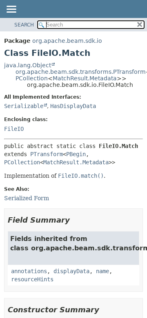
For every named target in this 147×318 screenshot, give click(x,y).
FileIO (14, 129)
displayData (71, 271)
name (102, 271)
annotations (29, 271)
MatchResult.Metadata (85, 78)
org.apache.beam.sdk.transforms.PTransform (81, 71)
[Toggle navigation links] (11, 9)
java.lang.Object (27, 65)
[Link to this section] (75, 220)
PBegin (76, 154)
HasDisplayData (73, 106)
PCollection (32, 78)
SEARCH (24, 25)
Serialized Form (26, 198)
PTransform (46, 154)
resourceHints (32, 279)
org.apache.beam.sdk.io (67, 41)
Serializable (23, 106)
